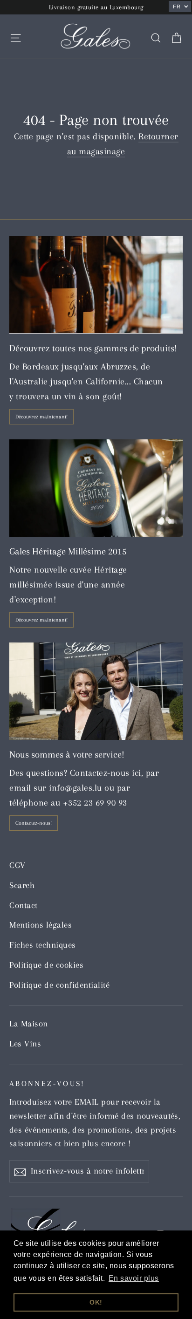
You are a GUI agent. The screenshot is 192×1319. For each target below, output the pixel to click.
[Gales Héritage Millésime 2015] (96, 488)
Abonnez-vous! (47, 1083)
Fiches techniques (42, 945)
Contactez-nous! (33, 823)
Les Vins (25, 1043)
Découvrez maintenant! (41, 417)
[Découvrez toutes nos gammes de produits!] (96, 284)
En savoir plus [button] (134, 1278)
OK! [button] (96, 1302)
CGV (17, 865)
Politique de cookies (46, 965)
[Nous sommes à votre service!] (96, 691)
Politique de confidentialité (59, 985)
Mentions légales (40, 924)
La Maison (28, 1023)
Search (21, 885)
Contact (23, 905)
